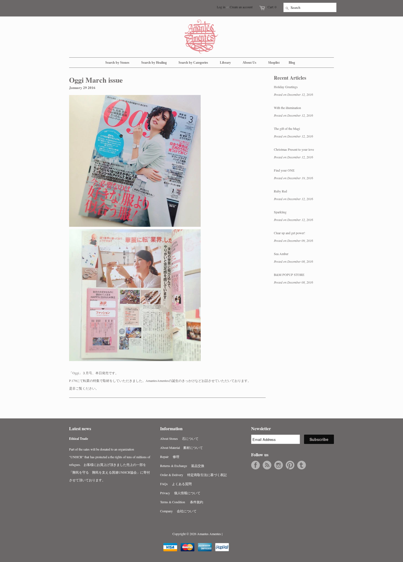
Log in (221, 7)
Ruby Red (280, 191)
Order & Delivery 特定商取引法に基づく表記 (193, 474)
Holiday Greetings (286, 87)
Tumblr (301, 465)
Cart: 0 (272, 7)
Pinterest (290, 465)
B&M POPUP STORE (289, 274)
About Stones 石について (179, 438)
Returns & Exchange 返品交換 (182, 465)
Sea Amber (281, 253)
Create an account (241, 7)
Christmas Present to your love (294, 149)
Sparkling (280, 212)
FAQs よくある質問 (176, 484)
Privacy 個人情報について (180, 493)
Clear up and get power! (289, 233)
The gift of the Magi (287, 128)
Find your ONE (284, 170)
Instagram (278, 465)
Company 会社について (178, 511)
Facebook (255, 465)
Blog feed (267, 465)
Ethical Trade (78, 438)
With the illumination (287, 107)
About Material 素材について (181, 447)
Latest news (80, 428)
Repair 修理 (169, 456)
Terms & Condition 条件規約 (181, 502)
